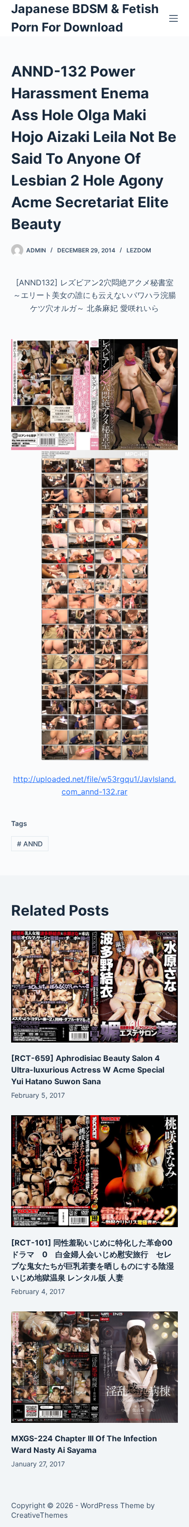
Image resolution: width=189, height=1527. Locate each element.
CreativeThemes (39, 1515)
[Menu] (173, 18)
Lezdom (138, 250)
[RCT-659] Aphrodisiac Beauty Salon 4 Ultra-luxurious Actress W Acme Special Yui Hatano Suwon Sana (87, 1069)
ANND (30, 844)
